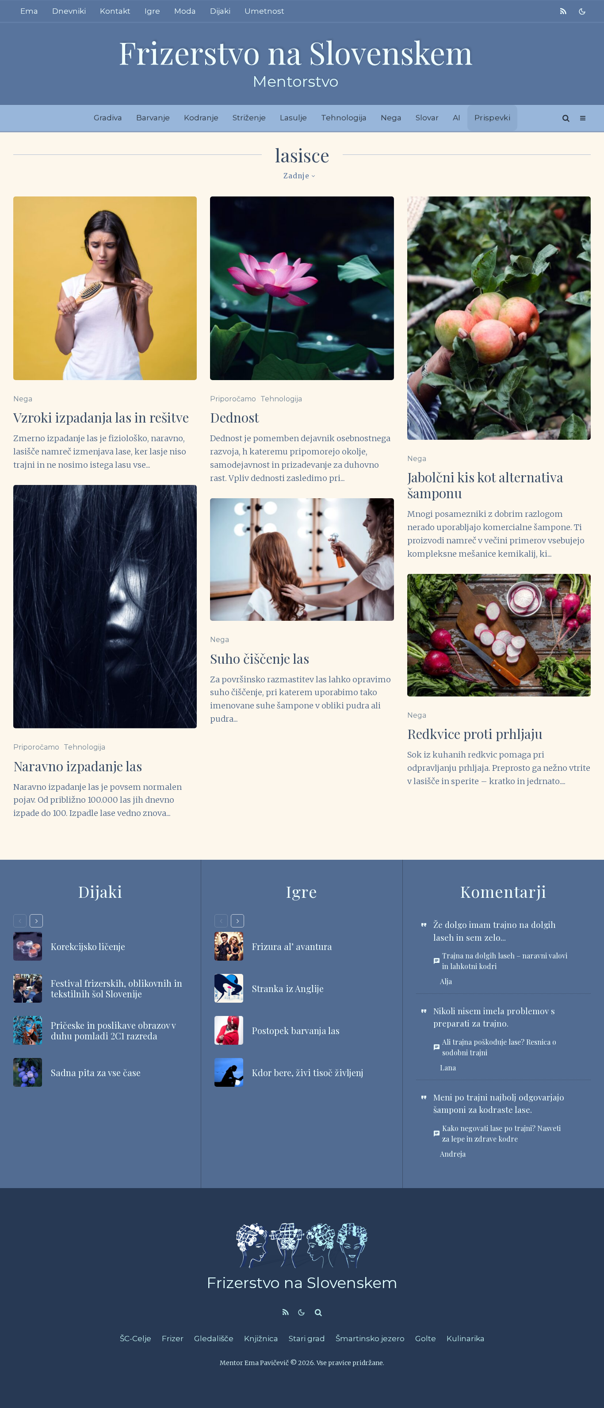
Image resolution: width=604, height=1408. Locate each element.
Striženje (249, 117)
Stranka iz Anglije (288, 988)
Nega (391, 117)
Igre (152, 11)
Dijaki (220, 11)
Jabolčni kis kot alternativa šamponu (485, 485)
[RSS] (563, 11)
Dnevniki (69, 11)
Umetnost (264, 11)
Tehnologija (344, 117)
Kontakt (115, 11)
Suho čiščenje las (259, 658)
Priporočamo (36, 747)
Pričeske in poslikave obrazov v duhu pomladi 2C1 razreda (113, 1030)
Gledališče (213, 1338)
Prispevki (492, 117)
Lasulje (293, 117)
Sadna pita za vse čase (96, 1072)
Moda (185, 11)
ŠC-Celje (135, 1338)
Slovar (427, 117)
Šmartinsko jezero (370, 1338)
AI (456, 117)
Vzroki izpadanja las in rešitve (101, 417)
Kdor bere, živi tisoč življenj (307, 1072)
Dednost (234, 417)
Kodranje (201, 117)
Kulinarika (466, 1338)
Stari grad (307, 1338)
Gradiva (108, 117)
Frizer (172, 1338)
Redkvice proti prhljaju (475, 734)
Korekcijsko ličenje (88, 946)
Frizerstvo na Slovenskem (296, 51)
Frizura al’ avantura (292, 946)
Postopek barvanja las (296, 1030)
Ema (29, 11)
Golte (425, 1338)
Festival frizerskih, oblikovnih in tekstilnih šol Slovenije (116, 988)
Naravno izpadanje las (77, 766)
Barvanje (153, 117)
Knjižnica (261, 1338)
